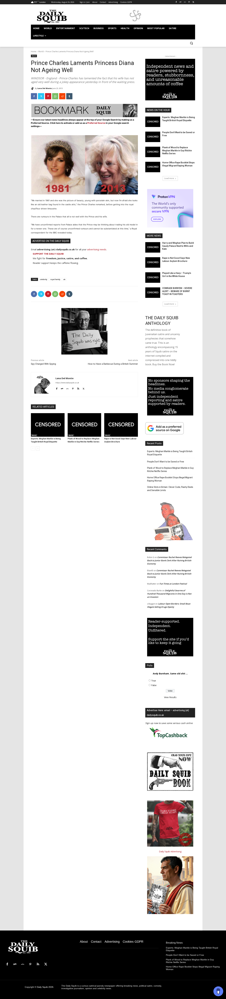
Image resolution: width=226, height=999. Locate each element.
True (153, 680)
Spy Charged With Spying (43, 364)
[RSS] (38, 964)
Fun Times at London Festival (173, 583)
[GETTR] (185, 2)
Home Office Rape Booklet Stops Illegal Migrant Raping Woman (170, 479)
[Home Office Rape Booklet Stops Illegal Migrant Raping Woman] (152, 167)
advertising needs (96, 249)
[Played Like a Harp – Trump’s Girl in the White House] (152, 277)
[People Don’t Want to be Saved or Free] (152, 137)
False (154, 685)
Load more (169, 178)
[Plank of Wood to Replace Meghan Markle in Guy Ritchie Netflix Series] (84, 425)
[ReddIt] (62, 96)
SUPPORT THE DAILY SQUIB (48, 253)
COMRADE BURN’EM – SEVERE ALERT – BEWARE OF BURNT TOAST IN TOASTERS (177, 291)
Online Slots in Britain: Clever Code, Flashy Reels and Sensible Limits (170, 488)
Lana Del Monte (44, 88)
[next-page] (38, 448)
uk (64, 279)
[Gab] (180, 2)
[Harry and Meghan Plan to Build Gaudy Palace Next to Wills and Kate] (152, 247)
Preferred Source (96, 123)
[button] (191, 43)
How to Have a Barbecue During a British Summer (113, 364)
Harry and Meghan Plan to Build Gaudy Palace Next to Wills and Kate (178, 246)
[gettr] (67, 388)
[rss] (78, 388)
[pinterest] (73, 388)
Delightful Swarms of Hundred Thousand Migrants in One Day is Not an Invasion (169, 593)
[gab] (62, 388)
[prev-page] (33, 448)
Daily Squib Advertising (170, 851)
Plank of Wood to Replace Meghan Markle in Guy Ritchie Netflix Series (177, 150)
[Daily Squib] (33, 88)
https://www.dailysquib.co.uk (67, 383)
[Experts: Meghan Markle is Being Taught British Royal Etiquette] (48, 425)
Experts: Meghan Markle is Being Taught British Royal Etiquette (169, 453)
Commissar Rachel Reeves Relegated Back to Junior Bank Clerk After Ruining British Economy (169, 560)
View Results (170, 697)
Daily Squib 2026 (45, 987)
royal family (55, 279)
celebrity (43, 279)
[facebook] (57, 388)
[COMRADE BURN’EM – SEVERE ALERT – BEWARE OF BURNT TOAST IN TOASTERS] (152, 292)
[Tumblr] (69, 96)
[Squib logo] (55, 16)
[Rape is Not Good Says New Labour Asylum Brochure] (121, 425)
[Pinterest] (189, 2)
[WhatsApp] (55, 96)
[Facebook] (176, 2)
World (41, 51)
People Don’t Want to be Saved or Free (165, 461)
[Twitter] (193, 2)
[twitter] (83, 388)
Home (33, 51)
